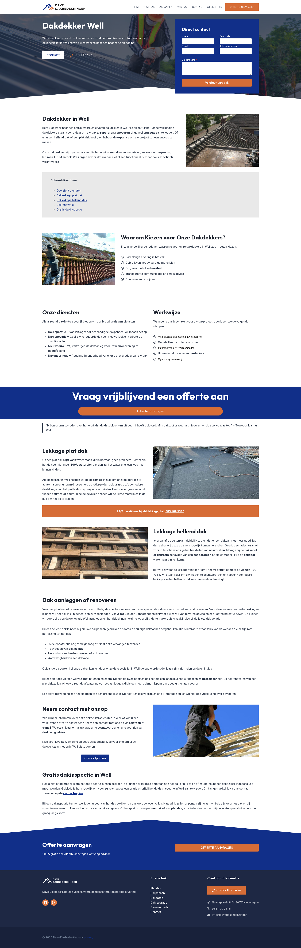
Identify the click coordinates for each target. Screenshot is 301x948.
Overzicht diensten (69, 190)
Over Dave (182, 7)
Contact (198, 7)
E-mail (185, 46)
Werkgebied (214, 7)
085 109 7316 (174, 511)
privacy (88, 937)
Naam (185, 36)
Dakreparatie (158, 902)
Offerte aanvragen (242, 7)
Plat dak (149, 7)
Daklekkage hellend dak (72, 200)
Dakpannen (165, 7)
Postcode (225, 36)
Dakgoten (156, 898)
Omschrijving (189, 59)
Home (136, 7)
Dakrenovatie (65, 205)
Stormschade (159, 907)
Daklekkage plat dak (69, 195)
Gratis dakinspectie (69, 209)
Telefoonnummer (229, 46)
